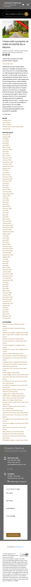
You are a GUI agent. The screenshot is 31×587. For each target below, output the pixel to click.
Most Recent (6, 135)
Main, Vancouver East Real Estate (13, 398)
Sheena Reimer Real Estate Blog (12, 127)
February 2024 (7, 177)
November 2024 (7, 162)
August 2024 (6, 168)
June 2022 (5, 200)
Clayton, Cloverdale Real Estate (12, 354)
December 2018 (7, 274)
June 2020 (5, 238)
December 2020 (7, 225)
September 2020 (7, 232)
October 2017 (6, 301)
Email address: (10, 508)
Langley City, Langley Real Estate (13, 394)
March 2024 (6, 175)
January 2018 (6, 295)
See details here (7, 64)
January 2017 (6, 318)
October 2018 (6, 278)
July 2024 (5, 171)
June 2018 (5, 284)
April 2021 (5, 217)
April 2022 (5, 204)
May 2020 (5, 240)
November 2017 (7, 299)
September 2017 (7, 303)
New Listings (6, 122)
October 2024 (7, 164)
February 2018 (7, 293)
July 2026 (5, 139)
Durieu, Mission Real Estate (15, 52)
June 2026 (5, 141)
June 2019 (5, 261)
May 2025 (5, 152)
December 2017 (7, 297)
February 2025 (7, 158)
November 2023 (7, 179)
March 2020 (6, 244)
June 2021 (5, 213)
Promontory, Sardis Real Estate (12, 411)
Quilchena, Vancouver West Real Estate (15, 413)
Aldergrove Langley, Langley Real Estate (15, 333)
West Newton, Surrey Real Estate (13, 432)
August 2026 (6, 137)
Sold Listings (6, 129)
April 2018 (5, 289)
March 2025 (6, 156)
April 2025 (5, 154)
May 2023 (5, 185)
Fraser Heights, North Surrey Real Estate (15, 375)
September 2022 (7, 194)
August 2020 (6, 234)
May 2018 (5, 287)
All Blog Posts (6, 120)
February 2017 (7, 316)
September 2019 (7, 255)
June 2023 (5, 183)
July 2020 (5, 236)
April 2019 (5, 265)
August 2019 (6, 257)
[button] (8, 468)
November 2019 (7, 251)
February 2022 (7, 209)
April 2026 (5, 145)
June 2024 (5, 173)
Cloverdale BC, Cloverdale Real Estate (14, 356)
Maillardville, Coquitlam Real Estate (13, 396)
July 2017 (5, 308)
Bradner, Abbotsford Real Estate (13, 339)
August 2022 (6, 196)
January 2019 (6, 272)
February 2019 (6, 270)
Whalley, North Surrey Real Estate (13, 434)
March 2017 (6, 314)
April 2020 (5, 242)
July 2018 (5, 282)
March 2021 (6, 219)
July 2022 (5, 198)
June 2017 (5, 310)
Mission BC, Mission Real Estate (12, 400)
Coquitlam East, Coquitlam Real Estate (14, 362)
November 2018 (7, 276)
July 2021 (5, 211)
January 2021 (6, 223)
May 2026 (5, 143)
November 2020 (7, 227)
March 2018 (6, 291)
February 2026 (7, 149)
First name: (9, 493)
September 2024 (8, 166)
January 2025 (6, 160)
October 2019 (6, 253)
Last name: (9, 501)
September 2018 (7, 280)
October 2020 (7, 230)
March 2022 (6, 206)
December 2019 (7, 249)
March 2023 (6, 189)
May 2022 (5, 202)
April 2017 (5, 312)
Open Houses (6, 124)
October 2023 (6, 181)
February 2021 (6, 221)
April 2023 (5, 187)
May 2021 (5, 215)
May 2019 (5, 263)
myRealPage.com (19, 547)
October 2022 (6, 192)
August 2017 (6, 305)
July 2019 (5, 259)
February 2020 (7, 246)
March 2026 (6, 147)
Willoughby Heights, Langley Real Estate (15, 440)
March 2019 (6, 267)
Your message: (10, 516)
